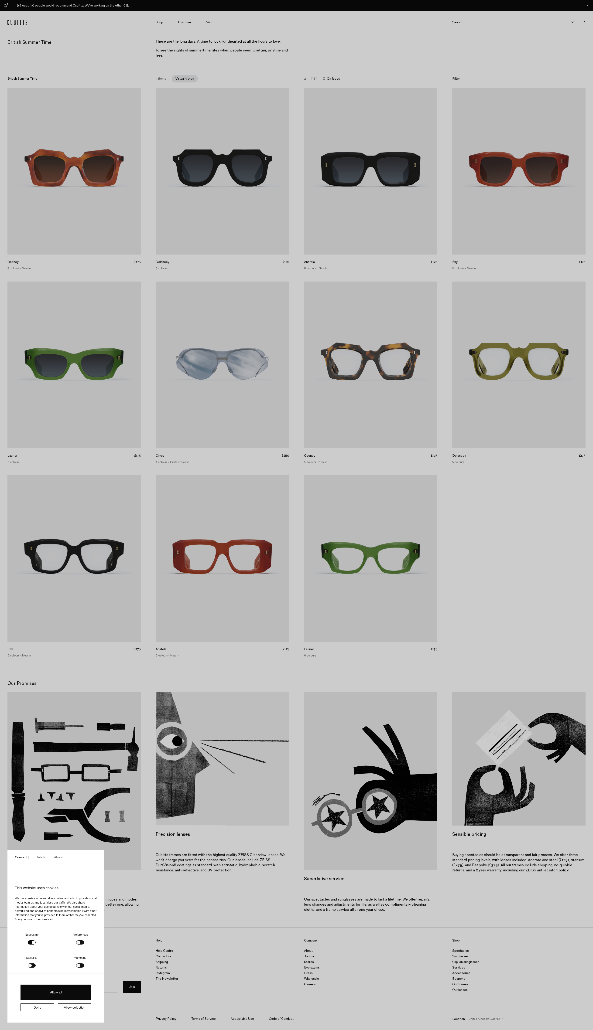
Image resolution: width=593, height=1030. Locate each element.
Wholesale (311, 979)
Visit (209, 22)
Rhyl (455, 262)
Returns (161, 967)
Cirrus (160, 456)
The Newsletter (167, 979)
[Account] (572, 22)
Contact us (163, 956)
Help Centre (164, 951)
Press (308, 973)
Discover (184, 22)
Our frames (460, 984)
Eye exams (312, 967)
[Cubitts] (49, 22)
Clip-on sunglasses (465, 962)
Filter (456, 79)
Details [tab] (41, 857)
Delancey (162, 262)
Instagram (163, 973)
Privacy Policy (166, 1019)
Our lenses (460, 990)
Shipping (162, 962)
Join (132, 987)
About (308, 951)
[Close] (587, 5)
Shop (159, 22)
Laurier (12, 456)
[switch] (80, 942)
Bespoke (458, 979)
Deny (37, 1007)
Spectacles (460, 951)
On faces (333, 79)
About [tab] (58, 857)
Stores (309, 962)
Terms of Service (203, 1019)
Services (458, 967)
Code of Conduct (281, 1019)
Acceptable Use (242, 1019)
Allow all (56, 992)
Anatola (309, 262)
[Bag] (584, 22)
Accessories (461, 973)
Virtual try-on (184, 79)
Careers (310, 984)
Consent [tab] (21, 857)
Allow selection (75, 1007)
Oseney (13, 262)
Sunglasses (460, 956)
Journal (309, 956)
